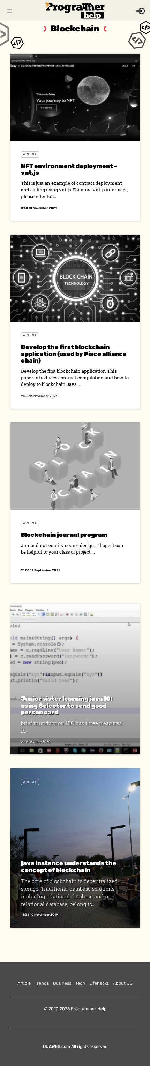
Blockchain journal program (64, 534)
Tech (80, 983)
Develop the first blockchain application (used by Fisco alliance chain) (74, 353)
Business (62, 983)
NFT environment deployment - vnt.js (69, 169)
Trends (42, 983)
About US (123, 983)
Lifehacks (99, 983)
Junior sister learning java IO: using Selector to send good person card (66, 705)
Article (30, 154)
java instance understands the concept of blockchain (69, 866)
